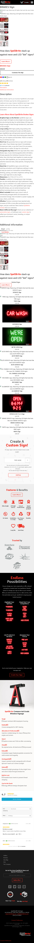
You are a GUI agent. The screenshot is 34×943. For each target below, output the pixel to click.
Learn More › (5, 61)
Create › (26, 2)
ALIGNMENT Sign (17, 391)
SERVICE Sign (17, 292)
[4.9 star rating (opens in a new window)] (4, 83)
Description (3, 87)
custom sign (25, 212)
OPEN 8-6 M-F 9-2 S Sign (17, 414)
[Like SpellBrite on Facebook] (9, 886)
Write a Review (17, 799)
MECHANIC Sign (17, 382)
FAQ (4, 862)
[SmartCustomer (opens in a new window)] (4, 86)
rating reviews (6, 81)
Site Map (5, 860)
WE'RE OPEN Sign (17, 347)
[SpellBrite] (5, 2)
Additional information (7, 90)
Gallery (5, 855)
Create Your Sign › (17, 675)
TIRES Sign (17, 301)
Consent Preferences (17, 920)
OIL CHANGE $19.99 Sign (17, 373)
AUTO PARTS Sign (17, 356)
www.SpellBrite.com (11, 914)
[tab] (17, 87)
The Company (7, 864)
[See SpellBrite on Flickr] (24, 886)
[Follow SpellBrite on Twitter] (14, 886)
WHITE (10, 77)
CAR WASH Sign (17, 324)
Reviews (5, 857)
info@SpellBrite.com (23, 914)
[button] (17, 834)
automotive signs (5, 212)
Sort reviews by (5, 809)
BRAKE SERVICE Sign (17, 423)
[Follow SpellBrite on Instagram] (19, 886)
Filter (4, 815)
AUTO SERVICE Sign (17, 365)
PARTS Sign (17, 431)
